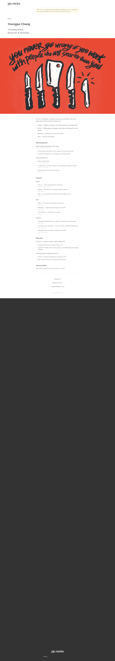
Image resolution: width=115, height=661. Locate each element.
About (45, 656)
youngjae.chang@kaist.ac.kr (57, 286)
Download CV (57, 279)
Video (47, 186)
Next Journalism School (44, 170)
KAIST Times (46, 161)
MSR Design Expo (41, 186)
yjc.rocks (14, 3)
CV (52, 11)
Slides (50, 186)
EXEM (39, 209)
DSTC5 (39, 232)
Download (40, 214)
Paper (39, 223)
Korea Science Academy (45, 253)
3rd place (59, 247)
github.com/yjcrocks (58, 282)
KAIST (55, 241)
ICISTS (74, 165)
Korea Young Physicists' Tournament (54, 256)
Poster (45, 232)
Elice (57, 146)
